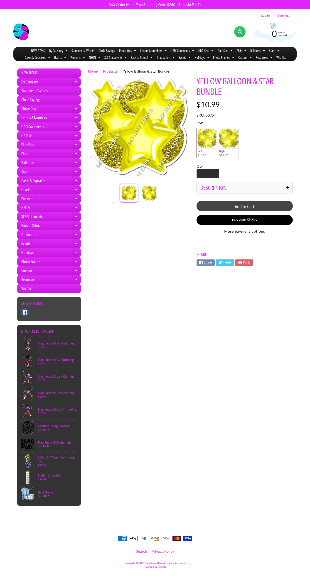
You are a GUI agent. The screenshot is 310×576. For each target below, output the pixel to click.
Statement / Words (82, 50)
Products (110, 71)
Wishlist (281, 57)
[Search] (240, 31)
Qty (200, 166)
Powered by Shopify (155, 566)
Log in (265, 15)
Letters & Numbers (154, 51)
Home (93, 71)
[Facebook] (25, 312)
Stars (275, 51)
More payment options (244, 231)
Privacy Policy (163, 551)
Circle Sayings (107, 50)
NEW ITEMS (38, 50)
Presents (78, 58)
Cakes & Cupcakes (38, 58)
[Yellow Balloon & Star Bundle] (129, 193)
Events (185, 58)
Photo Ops (128, 51)
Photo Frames (224, 58)
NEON (95, 58)
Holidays (202, 58)
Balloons (258, 51)
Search (141, 551)
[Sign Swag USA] (21, 31)
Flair (242, 51)
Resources (264, 58)
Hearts (60, 58)
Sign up (283, 15)
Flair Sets (225, 51)
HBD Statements (183, 51)
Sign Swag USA (153, 562)
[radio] (207, 143)
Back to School (142, 58)
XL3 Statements (116, 58)
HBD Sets (206, 51)
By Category (59, 51)
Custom (245, 58)
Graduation (166, 58)
